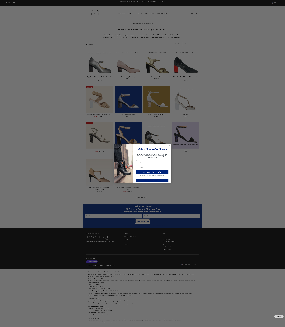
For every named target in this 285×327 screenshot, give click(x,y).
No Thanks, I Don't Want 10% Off (152, 180)
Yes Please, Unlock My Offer (152, 172)
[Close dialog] (169, 145)
